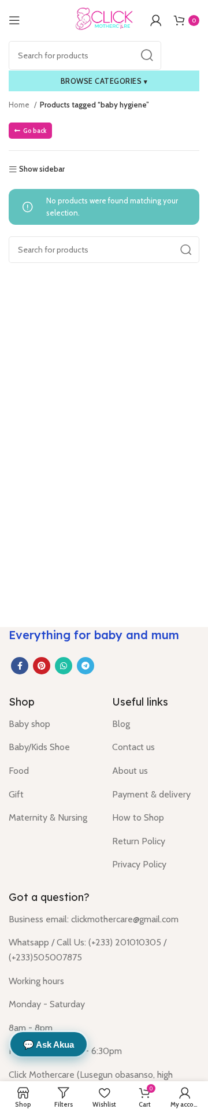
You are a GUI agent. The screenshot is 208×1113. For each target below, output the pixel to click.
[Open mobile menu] (14, 20)
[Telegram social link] (85, 665)
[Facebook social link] (19, 665)
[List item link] (52, 724)
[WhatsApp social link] (63, 665)
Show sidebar (42, 169)
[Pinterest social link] (41, 665)
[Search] (146, 55)
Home (20, 104)
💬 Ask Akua (48, 1044)
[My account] (156, 20)
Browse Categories (104, 81)
